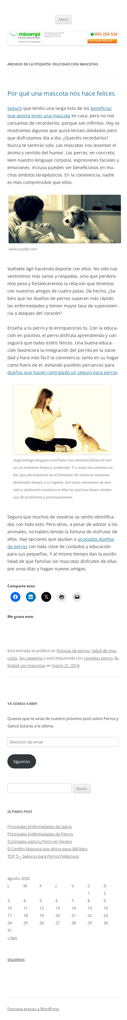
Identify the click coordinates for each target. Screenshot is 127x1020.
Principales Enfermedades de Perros (40, 834)
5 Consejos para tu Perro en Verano (39, 841)
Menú (63, 19)
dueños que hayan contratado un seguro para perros (62, 372)
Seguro (14, 108)
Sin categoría (31, 658)
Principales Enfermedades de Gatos (39, 826)
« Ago (12, 937)
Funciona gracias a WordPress (33, 1008)
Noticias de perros (73, 650)
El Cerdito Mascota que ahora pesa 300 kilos (47, 848)
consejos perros (98, 658)
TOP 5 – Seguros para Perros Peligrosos (43, 856)
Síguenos (21, 761)
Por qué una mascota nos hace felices (61, 93)
